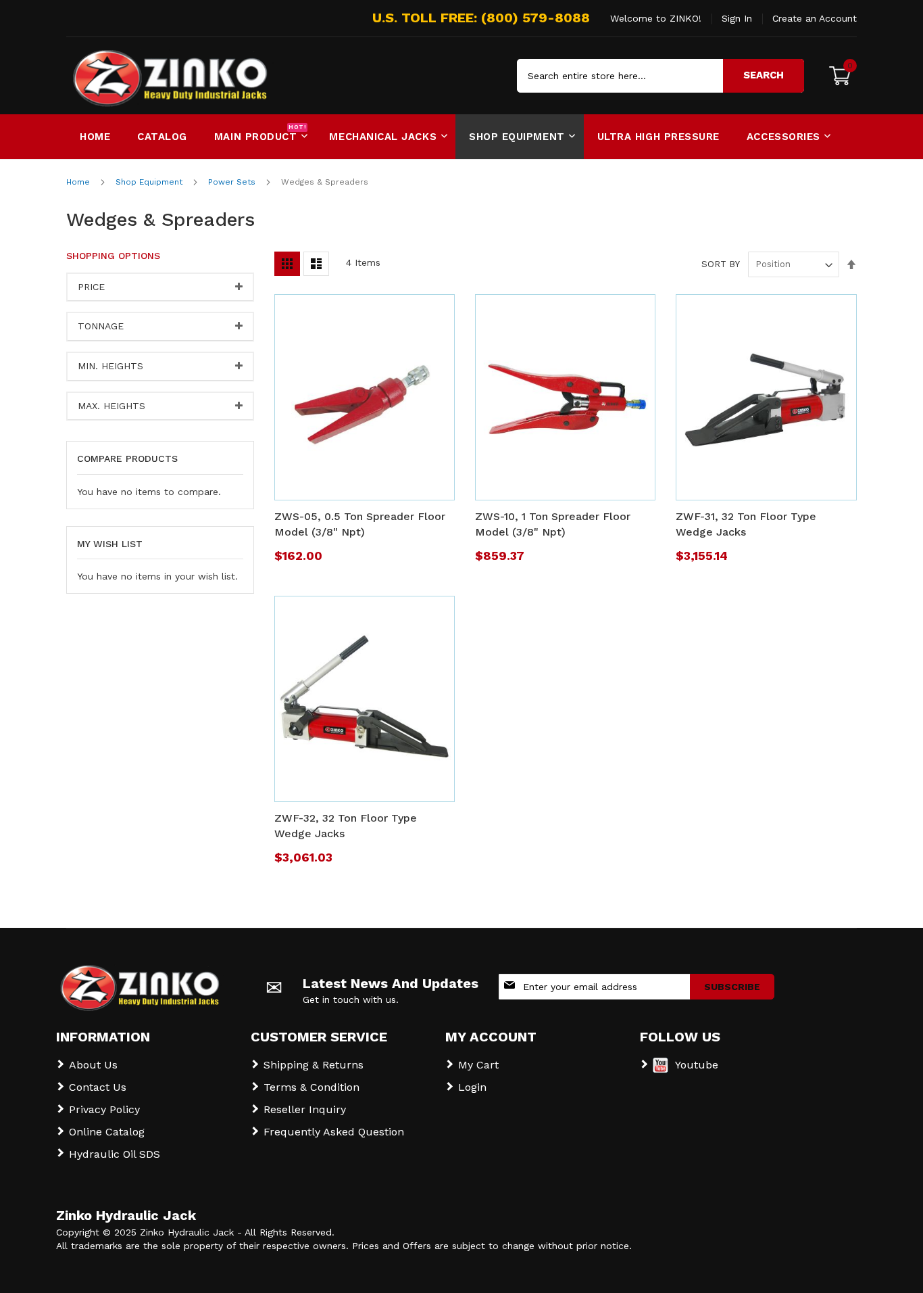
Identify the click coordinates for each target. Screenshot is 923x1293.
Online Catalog (107, 1131)
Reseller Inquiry (305, 1109)
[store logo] (123, 75)
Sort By (720, 264)
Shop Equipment (150, 182)
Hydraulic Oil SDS (114, 1154)
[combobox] (660, 76)
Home (79, 182)
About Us (93, 1064)
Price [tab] (91, 286)
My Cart (478, 1064)
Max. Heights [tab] (111, 405)
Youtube (696, 1064)
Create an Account (814, 18)
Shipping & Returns (314, 1064)
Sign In (737, 18)
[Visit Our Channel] (660, 1069)
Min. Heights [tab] (110, 365)
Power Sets (233, 182)
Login (472, 1087)
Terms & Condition (311, 1087)
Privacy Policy (104, 1109)
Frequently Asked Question (334, 1131)
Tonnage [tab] (101, 326)
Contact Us (97, 1087)
